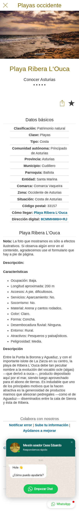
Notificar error (20, 425)
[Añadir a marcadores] (71, 102)
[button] (72, 442)
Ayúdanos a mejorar (39, 431)
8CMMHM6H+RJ (54, 219)
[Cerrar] (5, 5)
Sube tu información (51, 425)
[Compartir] (62, 102)
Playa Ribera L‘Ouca (50, 213)
